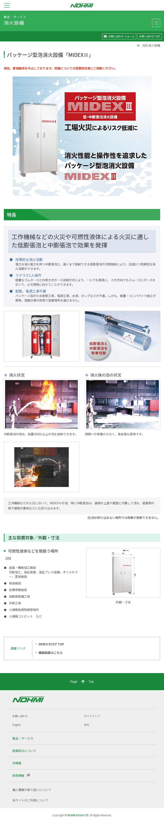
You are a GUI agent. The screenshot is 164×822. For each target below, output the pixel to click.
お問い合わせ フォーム (121, 36)
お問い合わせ (20, 716)
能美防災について (24, 750)
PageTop (82, 681)
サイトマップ (92, 716)
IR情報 (16, 763)
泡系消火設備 (151, 45)
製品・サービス (22, 738)
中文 (86, 724)
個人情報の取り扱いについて (31, 790)
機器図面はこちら (51, 652)
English (16, 724)
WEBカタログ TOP (51, 644)
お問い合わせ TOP (149, 36)
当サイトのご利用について (30, 800)
